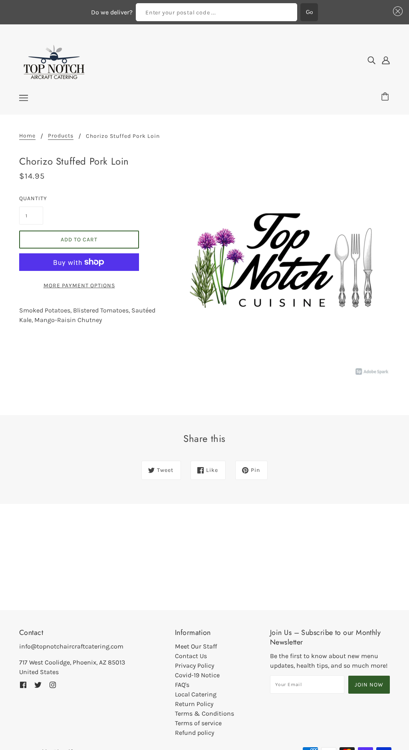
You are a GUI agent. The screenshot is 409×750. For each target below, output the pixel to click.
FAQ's (182, 684)
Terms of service (198, 723)
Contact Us (191, 656)
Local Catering (195, 694)
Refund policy (194, 732)
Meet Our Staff (196, 646)
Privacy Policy (194, 665)
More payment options (79, 285)
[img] (371, 60)
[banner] (54, 60)
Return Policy (194, 704)
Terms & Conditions (204, 713)
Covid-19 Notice (197, 675)
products (60, 136)
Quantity (31, 198)
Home (27, 136)
